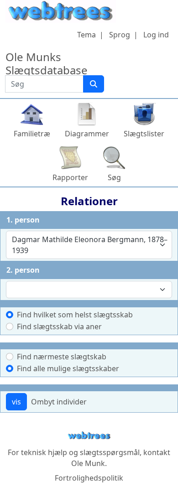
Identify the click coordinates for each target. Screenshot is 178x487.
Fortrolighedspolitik (89, 478)
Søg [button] (114, 177)
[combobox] (89, 245)
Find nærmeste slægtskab (61, 357)
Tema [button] (86, 35)
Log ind (156, 35)
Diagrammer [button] (87, 134)
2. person (23, 270)
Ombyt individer (59, 402)
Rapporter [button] (70, 177)
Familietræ (32, 134)
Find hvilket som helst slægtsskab (75, 315)
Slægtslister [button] (144, 134)
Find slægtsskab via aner (59, 326)
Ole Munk (88, 463)
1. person (23, 220)
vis (16, 402)
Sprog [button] (119, 35)
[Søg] (93, 84)
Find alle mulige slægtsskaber (68, 368)
